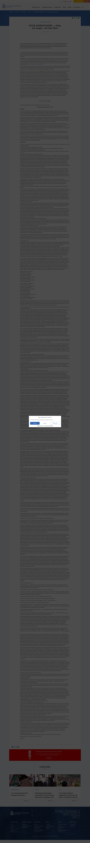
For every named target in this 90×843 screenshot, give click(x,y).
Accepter (35, 423)
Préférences (55, 423)
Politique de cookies (40, 425)
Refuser (45, 423)
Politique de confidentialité (48, 425)
